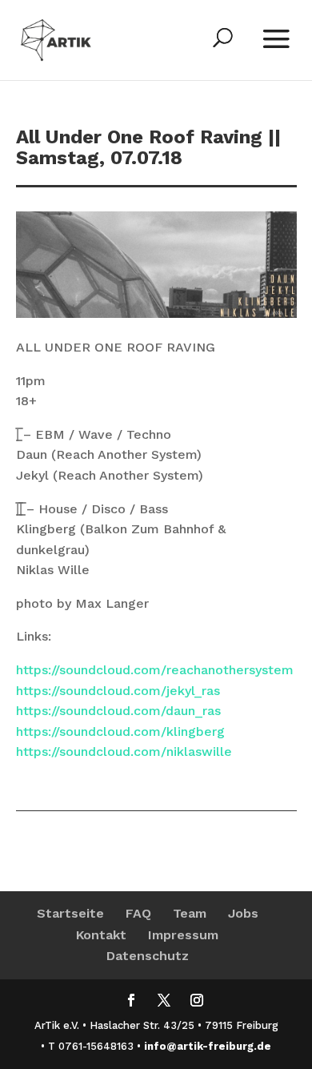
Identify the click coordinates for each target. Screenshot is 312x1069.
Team (189, 913)
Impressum (183, 934)
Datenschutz (147, 955)
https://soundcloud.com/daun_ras (118, 710)
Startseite (70, 913)
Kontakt (101, 934)
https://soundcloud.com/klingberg (120, 731)
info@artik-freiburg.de (207, 1046)
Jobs (243, 913)
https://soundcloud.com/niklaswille (124, 751)
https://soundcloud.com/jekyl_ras (118, 690)
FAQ (138, 913)
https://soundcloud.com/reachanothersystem (155, 669)
